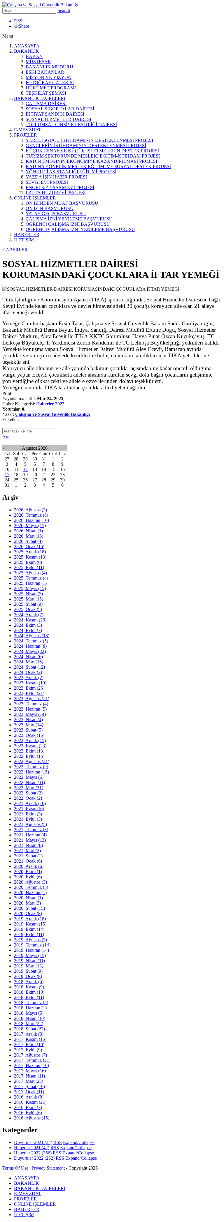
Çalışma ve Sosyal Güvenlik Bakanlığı (52, 414)
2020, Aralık (28, 866)
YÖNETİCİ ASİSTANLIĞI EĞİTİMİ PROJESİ (71, 171)
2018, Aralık (28, 981)
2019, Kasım (30, 923)
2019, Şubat (28, 971)
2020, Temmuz (31, 887)
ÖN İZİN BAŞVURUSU (50, 208)
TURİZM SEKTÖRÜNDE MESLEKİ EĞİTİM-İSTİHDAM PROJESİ (93, 155)
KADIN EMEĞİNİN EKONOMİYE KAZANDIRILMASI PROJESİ (91, 161)
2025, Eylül (29, 567)
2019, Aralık (30, 918)
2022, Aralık (30, 740)
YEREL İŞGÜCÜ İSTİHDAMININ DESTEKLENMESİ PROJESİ (89, 140)
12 (25, 469)
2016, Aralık (28, 1096)
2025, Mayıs (30, 588)
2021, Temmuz (31, 829)
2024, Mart (28, 661)
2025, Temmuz (31, 577)
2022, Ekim (29, 750)
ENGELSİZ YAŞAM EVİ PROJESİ (60, 187)
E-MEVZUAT (27, 129)
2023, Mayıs (30, 714)
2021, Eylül (28, 819)
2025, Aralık (30, 551)
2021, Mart (27, 850)
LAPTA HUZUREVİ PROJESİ (55, 192)
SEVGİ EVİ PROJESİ (47, 182)
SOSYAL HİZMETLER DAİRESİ (58, 119)
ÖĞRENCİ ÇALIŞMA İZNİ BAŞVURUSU (68, 224)
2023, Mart (28, 724)
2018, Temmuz (31, 1002)
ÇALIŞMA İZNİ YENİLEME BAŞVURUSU (69, 218)
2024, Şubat (29, 667)
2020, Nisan (28, 897)
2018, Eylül (29, 997)
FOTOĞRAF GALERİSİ (50, 82)
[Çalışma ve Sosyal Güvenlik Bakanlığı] (40, 4)
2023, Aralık (28, 677)
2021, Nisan (28, 845)
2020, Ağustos (30, 882)
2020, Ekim (28, 871)
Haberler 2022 (50, 403)
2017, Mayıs (30, 1070)
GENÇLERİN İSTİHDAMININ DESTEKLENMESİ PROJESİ (86, 145)
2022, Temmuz (31, 766)
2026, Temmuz (31, 515)
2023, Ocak (29, 735)
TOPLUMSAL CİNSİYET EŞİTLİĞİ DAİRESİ (71, 124)
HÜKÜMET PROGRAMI (51, 87)
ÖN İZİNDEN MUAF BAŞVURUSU (62, 203)
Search (63, 10)
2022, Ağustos (31, 761)
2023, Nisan (28, 719)
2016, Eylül (28, 1112)
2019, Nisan (29, 960)
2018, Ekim (29, 992)
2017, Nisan (29, 1075)
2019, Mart (28, 965)
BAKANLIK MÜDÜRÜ (49, 66)
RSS (18, 20)
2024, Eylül (28, 630)
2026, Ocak (29, 546)
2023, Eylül (29, 693)
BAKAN (34, 56)
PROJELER (25, 135)
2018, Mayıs (28, 1013)
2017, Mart (28, 1081)
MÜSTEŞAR (38, 61)
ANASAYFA (27, 45)
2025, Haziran (30, 583)
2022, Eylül (29, 756)
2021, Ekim (28, 813)
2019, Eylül (29, 934)
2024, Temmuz (31, 640)
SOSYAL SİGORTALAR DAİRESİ (60, 108)
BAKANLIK (26, 51)
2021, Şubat (28, 855)
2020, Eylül (28, 876)
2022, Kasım (30, 745)
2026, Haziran (31, 520)
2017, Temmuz (32, 1060)
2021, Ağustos (30, 824)
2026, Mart (28, 536)
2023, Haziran (30, 709)
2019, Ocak (28, 976)
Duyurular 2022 (34, 1158)
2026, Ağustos (30, 509)
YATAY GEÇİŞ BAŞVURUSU (56, 213)
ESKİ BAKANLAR (45, 72)
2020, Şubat (29, 908)
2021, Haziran (30, 834)
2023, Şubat (28, 729)
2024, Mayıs (30, 651)
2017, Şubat (29, 1086)
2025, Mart (28, 598)
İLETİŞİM (24, 239)
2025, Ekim (28, 562)
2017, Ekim (29, 1044)
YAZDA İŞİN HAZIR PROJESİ (56, 176)
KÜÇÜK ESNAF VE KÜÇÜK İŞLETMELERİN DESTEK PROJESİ (92, 150)
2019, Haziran (31, 950)
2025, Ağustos (30, 572)
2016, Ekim (28, 1107)
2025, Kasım (30, 557)
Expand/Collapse (78, 1142)
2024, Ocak (28, 672)
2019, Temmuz (32, 944)
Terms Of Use (15, 1168)
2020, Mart (27, 902)
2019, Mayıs (30, 955)
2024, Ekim (28, 625)
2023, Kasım (30, 682)
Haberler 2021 (31, 1147)
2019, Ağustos (30, 939)
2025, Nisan (28, 593)
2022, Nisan (29, 782)
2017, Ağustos (30, 1055)
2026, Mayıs (30, 525)
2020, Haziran (30, 892)
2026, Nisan (28, 530)
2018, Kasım (29, 986)
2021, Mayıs (30, 840)
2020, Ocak (28, 913)
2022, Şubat (28, 792)
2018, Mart (28, 1023)
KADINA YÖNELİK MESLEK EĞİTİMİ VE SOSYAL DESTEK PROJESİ (98, 166)
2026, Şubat (28, 541)
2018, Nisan (29, 1018)
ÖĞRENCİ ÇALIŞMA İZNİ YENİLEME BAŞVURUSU (80, 229)
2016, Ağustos (31, 1117)
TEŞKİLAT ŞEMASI (46, 93)
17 (7, 474)
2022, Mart (28, 787)
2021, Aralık (30, 803)
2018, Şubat (29, 1028)
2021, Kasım (29, 808)
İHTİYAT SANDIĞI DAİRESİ (55, 114)
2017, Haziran (31, 1065)
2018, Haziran (30, 1007)
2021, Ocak (28, 861)
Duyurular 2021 (33, 1142)
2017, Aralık (28, 1034)
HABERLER (26, 234)
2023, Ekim (29, 688)
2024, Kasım (30, 619)
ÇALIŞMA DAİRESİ (46, 103)
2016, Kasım (30, 1102)
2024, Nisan (28, 656)
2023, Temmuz (31, 703)
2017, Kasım (30, 1039)
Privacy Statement (48, 1168)
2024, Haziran (30, 646)
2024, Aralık (28, 614)
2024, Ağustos (31, 635)
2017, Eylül (28, 1049)
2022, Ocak (28, 798)
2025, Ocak (28, 609)
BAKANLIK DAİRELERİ (39, 98)
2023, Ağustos (31, 698)
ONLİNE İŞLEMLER (35, 197)
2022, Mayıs (28, 777)
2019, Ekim (29, 929)
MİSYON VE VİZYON (48, 77)
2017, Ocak (29, 1091)
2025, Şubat (28, 604)
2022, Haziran (31, 771)
